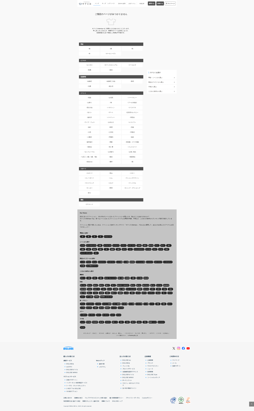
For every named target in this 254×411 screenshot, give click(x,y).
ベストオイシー (129, 333)
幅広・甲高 (83, 293)
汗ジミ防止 (139, 278)
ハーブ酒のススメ (121, 335)
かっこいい (114, 307)
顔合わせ (89, 161)
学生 (145, 322)
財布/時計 (132, 262)
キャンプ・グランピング (132, 188)
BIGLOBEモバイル (72, 370)
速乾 (101, 278)
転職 (89, 70)
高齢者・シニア (152, 322)
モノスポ (137, 333)
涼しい (113, 285)
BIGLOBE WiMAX (71, 372)
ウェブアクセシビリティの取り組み (96, 398)
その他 (82, 265)
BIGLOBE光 (70, 364)
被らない (139, 285)
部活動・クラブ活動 (132, 142)
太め (103, 289)
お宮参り (111, 152)
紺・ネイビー (105, 315)
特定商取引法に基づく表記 (72, 401)
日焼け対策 (83, 289)
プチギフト (108, 322)
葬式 (132, 81)
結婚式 (90, 81)
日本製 (101, 293)
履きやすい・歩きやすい (123, 285)
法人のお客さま (125, 356)
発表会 (90, 147)
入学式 (111, 132)
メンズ (97, 3)
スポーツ (89, 173)
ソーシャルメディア (153, 377)
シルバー (113, 315)
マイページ (171, 3)
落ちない (133, 285)
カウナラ (152, 333)
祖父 (121, 322)
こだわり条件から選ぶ (155, 91)
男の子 (133, 322)
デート (111, 112)
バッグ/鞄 (126, 262)
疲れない (101, 285)
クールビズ (132, 65)
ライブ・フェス (90, 122)
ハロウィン (111, 107)
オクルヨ (101, 333)
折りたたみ (146, 289)
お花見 (111, 97)
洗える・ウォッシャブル (110, 278)
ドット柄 (146, 303)
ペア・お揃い (89, 296)
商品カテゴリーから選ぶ (156, 82)
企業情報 (148, 356)
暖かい (107, 285)
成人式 (111, 86)
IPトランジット (127, 380)
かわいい (170, 303)
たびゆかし (166, 333)
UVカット (82, 278)
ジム (111, 178)
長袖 (170, 289)
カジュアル (89, 307)
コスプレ (82, 327)
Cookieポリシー (147, 398)
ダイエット (89, 204)
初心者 (101, 322)
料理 (111, 127)
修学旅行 (89, 142)
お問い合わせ (68, 398)
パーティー (111, 117)
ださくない (159, 285)
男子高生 (88, 322)
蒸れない (95, 285)
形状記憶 (146, 278)
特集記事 (142, 3)
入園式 (90, 137)
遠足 (132, 137)
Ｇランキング (86, 333)
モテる (138, 293)
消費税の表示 (78, 398)
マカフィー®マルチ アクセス (130, 384)
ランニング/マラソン (132, 178)
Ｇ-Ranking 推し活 (133, 335)
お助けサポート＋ (71, 380)
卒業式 (132, 132)
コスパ (82, 296)
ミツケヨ (158, 333)
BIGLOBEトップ (117, 401)
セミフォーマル (90, 152)
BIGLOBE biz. (126, 360)
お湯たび (108, 333)
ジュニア (82, 322)
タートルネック (90, 303)
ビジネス (89, 65)
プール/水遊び (132, 102)
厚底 (132, 293)
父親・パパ (115, 322)
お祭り (90, 102)
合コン (90, 112)
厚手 (153, 289)
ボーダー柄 (124, 303)
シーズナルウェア (167, 262)
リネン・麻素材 (116, 303)
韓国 (107, 293)
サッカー (89, 188)
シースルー (98, 303)
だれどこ (94, 333)
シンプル (82, 307)
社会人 (139, 322)
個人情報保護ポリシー (116, 398)
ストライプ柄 (139, 303)
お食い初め (132, 152)
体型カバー (114, 293)
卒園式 (111, 137)
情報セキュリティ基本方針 (91, 401)
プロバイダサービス (128, 369)
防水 (95, 278)
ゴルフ (111, 183)
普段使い (107, 307)
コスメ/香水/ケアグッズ (92, 265)
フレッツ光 (125, 366)
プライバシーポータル (133, 398)
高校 (132, 127)
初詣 (89, 97)
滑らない (89, 285)
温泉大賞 (101, 364)
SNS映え (96, 296)
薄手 (158, 289)
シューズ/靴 (119, 262)
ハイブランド (151, 293)
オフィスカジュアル (111, 65)
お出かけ (111, 122)
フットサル (132, 183)
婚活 (111, 157)
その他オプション (71, 391)
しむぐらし (102, 367)
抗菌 (133, 278)
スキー (132, 173)
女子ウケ (144, 293)
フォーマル (121, 307)
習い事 (111, 147)
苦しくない (83, 285)
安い (164, 293)
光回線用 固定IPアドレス (130, 372)
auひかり (69, 367)
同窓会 (132, 117)
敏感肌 (120, 293)
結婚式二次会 (111, 81)
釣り (89, 193)
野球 (111, 188)
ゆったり (109, 289)
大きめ (89, 289)
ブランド (150, 363)
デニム (82, 303)
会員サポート (176, 366)
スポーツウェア (158, 262)
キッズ (104, 3)
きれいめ (101, 307)
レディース (111, 3)
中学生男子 (95, 322)
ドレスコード (132, 147)
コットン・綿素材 (106, 303)
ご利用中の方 (174, 356)
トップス (82, 262)
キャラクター (161, 322)
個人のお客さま (69, 356)
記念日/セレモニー (132, 112)
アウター (88, 262)
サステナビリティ (153, 366)
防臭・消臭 (120, 278)
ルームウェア (149, 262)
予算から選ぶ (152, 87)
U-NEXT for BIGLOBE (73, 388)
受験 (111, 142)
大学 (89, 132)
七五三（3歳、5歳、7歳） (90, 157)
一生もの (158, 293)
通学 (111, 161)
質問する (151, 3)
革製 (158, 303)
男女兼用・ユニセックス (106, 296)
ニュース (150, 369)
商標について (106, 401)
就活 (111, 70)
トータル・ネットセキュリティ (76, 386)
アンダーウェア (111, 262)
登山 (111, 173)
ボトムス (94, 262)
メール (174, 363)
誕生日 (90, 117)
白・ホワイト (83, 315)
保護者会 (132, 157)
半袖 (164, 289)
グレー (98, 315)
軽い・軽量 (122, 289)
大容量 (115, 289)
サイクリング (90, 183)
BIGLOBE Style (152, 374)
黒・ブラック (91, 315)
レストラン (132, 122)
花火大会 (89, 107)
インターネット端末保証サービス (76, 383)
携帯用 (139, 289)
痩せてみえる (145, 285)
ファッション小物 (140, 262)
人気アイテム (131, 3)
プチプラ (170, 293)
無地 (164, 303)
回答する (160, 3)
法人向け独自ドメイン (129, 388)
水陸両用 (127, 278)
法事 (89, 86)
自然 (95, 307)
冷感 (89, 278)
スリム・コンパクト (131, 289)
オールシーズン (111, 53)
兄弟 (127, 322)
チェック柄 (131, 303)
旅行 (89, 127)
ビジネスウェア (102, 262)
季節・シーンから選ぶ (155, 77)
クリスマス (132, 107)
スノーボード (90, 178)
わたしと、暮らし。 (117, 333)
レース (151, 303)
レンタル (126, 293)
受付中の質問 (121, 3)
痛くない (153, 285)
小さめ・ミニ (96, 289)
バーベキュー (132, 97)
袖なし (89, 293)
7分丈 (95, 293)
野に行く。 (145, 333)
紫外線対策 (166, 285)
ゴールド (118, 315)
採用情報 (150, 372)
